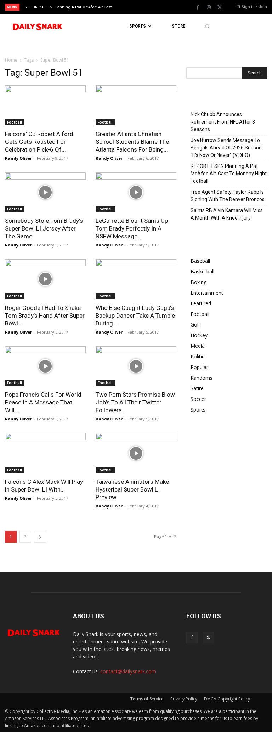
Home (11, 60)
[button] (207, 26)
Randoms (201, 377)
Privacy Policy (183, 699)
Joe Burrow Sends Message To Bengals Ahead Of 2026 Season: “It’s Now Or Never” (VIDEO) (227, 147)
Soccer (198, 399)
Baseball (200, 260)
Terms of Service (147, 699)
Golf (195, 324)
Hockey (199, 335)
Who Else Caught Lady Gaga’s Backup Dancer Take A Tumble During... (135, 315)
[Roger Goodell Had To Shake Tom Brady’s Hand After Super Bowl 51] (45, 279)
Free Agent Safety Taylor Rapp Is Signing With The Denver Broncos (228, 195)
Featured (201, 303)
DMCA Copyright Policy (227, 699)
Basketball (202, 271)
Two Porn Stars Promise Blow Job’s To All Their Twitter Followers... (135, 402)
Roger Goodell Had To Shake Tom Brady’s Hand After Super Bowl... (45, 315)
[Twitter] (219, 7)
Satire (197, 388)
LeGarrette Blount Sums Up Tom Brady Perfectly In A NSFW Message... (132, 228)
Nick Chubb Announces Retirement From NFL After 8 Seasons (223, 122)
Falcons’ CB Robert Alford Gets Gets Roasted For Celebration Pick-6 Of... (39, 141)
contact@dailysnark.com (128, 671)
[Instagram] (208, 7)
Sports (198, 409)
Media (198, 345)
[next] (149, 6)
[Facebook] (197, 7)
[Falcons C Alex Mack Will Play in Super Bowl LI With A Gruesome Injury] (45, 453)
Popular (199, 367)
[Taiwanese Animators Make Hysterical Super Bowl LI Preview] (136, 453)
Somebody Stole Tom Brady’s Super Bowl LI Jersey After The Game (44, 228)
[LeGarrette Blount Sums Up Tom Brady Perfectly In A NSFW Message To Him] (136, 192)
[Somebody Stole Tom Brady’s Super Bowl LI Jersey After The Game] (45, 192)
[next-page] (40, 537)
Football (14, 122)
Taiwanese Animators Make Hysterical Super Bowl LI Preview (132, 489)
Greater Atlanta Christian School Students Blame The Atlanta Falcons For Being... (132, 141)
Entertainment (207, 292)
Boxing (198, 282)
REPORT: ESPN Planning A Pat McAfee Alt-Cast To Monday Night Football (229, 173)
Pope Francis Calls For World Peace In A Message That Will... (43, 402)
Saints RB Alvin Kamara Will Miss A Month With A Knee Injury (227, 214)
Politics (199, 356)
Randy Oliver (18, 158)
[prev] (138, 6)
